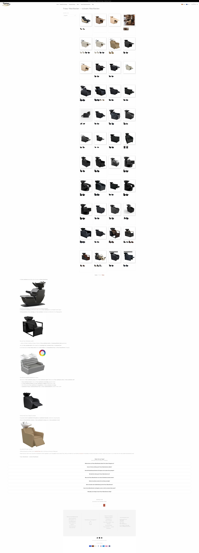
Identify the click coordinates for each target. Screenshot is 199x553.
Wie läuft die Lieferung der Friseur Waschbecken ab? (98, 474)
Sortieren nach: (66, 13)
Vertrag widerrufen (72, 527)
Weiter (103, 275)
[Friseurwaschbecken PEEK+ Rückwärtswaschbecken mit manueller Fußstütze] (115, 186)
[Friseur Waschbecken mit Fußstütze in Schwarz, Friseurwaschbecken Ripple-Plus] (129, 257)
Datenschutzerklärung (72, 518)
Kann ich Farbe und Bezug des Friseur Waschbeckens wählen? (98, 467)
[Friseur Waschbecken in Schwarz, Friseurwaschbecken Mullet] (100, 186)
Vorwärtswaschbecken (108, 525)
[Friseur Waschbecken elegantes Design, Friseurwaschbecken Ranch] (100, 257)
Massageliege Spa (109, 519)
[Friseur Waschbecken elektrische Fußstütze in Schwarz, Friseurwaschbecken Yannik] (100, 162)
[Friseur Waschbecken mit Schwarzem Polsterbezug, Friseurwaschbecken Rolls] (86, 186)
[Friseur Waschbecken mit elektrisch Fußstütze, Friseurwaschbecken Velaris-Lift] (86, 44)
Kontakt (90, 524)
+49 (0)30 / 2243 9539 (125, 525)
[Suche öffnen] (192, 4)
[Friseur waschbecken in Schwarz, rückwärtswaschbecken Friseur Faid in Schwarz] (115, 209)
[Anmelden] (195, 4)
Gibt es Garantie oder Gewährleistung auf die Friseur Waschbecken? (98, 485)
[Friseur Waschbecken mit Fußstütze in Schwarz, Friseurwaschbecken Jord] (115, 115)
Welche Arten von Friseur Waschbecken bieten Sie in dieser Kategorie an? (98, 464)
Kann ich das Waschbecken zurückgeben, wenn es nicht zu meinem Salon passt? (98, 489)
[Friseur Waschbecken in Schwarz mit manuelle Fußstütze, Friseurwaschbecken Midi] (86, 115)
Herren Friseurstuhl (109, 520)
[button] (186, 4)
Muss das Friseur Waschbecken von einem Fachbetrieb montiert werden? (99, 478)
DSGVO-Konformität (72, 526)
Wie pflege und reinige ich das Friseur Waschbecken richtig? (98, 492)
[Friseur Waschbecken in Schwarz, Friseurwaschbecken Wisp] (100, 209)
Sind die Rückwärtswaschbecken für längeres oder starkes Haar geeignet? (98, 471)
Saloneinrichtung (37, 308)
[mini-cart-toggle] (197, 4)
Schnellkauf (82, 33)
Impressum (72, 524)
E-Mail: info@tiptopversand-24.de (125, 526)
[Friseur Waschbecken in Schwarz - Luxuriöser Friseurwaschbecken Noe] (86, 162)
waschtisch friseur (38, 451)
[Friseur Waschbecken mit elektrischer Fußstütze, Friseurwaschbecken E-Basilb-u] (86, 257)
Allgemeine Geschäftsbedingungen (72, 516)
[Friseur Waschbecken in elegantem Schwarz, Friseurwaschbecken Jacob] (86, 233)
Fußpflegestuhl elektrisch (109, 517)
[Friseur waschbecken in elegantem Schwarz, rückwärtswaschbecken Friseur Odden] (86, 209)
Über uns (90, 523)
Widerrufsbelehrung (72, 523)
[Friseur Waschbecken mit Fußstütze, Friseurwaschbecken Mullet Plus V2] (129, 115)
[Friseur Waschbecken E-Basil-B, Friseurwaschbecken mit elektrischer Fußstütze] (129, 233)
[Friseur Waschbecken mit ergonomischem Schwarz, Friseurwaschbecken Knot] (129, 162)
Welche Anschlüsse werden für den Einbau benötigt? (98, 481)
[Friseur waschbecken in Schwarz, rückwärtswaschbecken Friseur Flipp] (129, 186)
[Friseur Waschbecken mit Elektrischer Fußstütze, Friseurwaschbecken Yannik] (115, 44)
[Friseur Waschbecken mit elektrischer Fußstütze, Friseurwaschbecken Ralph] (129, 209)
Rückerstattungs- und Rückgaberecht (90, 519)
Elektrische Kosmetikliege (109, 516)
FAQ (90, 521)
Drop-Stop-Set (81, 453)
